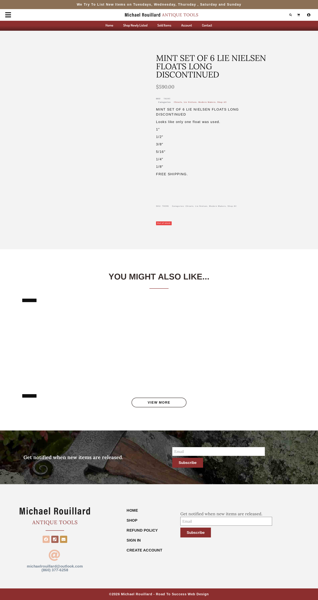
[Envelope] (63, 539)
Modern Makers (207, 102)
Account (186, 25)
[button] (291, 15)
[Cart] (298, 15)
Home (109, 25)
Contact (207, 25)
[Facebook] (46, 539)
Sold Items (164, 25)
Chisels (178, 102)
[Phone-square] (55, 539)
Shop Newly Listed (135, 25)
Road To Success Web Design (182, 594)
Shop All (222, 102)
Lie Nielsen (190, 102)
